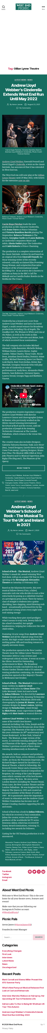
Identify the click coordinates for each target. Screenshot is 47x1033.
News (29, 80)
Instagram (7, 877)
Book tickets (23, 468)
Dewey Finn (16, 847)
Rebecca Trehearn (19, 488)
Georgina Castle (11, 483)
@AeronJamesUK (23, 924)
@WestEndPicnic (10, 912)
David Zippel (19, 480)
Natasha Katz (16, 855)
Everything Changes (12, 951)
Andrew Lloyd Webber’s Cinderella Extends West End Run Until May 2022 (23, 92)
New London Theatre (30, 855)
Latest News (20, 80)
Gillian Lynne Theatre (27, 483)
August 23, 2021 (34, 104)
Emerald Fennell (30, 480)
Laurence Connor (19, 852)
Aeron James (17, 104)
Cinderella (20, 164)
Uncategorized (9, 967)
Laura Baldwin (26, 485)
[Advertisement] (23, 42)
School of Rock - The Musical (23, 857)
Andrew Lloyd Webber (12, 161)
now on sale (24, 180)
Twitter (5, 874)
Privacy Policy (7, 1028)
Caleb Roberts (19, 478)
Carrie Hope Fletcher (12, 224)
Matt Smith (31, 852)
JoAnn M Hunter (17, 850)
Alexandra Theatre (12, 842)
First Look (6, 954)
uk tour (18, 860)
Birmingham (16, 845)
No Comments (24, 108)
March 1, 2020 (33, 530)
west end (14, 490)
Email (4, 880)
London (35, 485)
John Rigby (28, 850)
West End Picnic (15, 1024)
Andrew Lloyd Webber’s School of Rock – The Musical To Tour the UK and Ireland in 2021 (23, 515)
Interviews (7, 957)
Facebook (6, 871)
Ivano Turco (15, 485)
